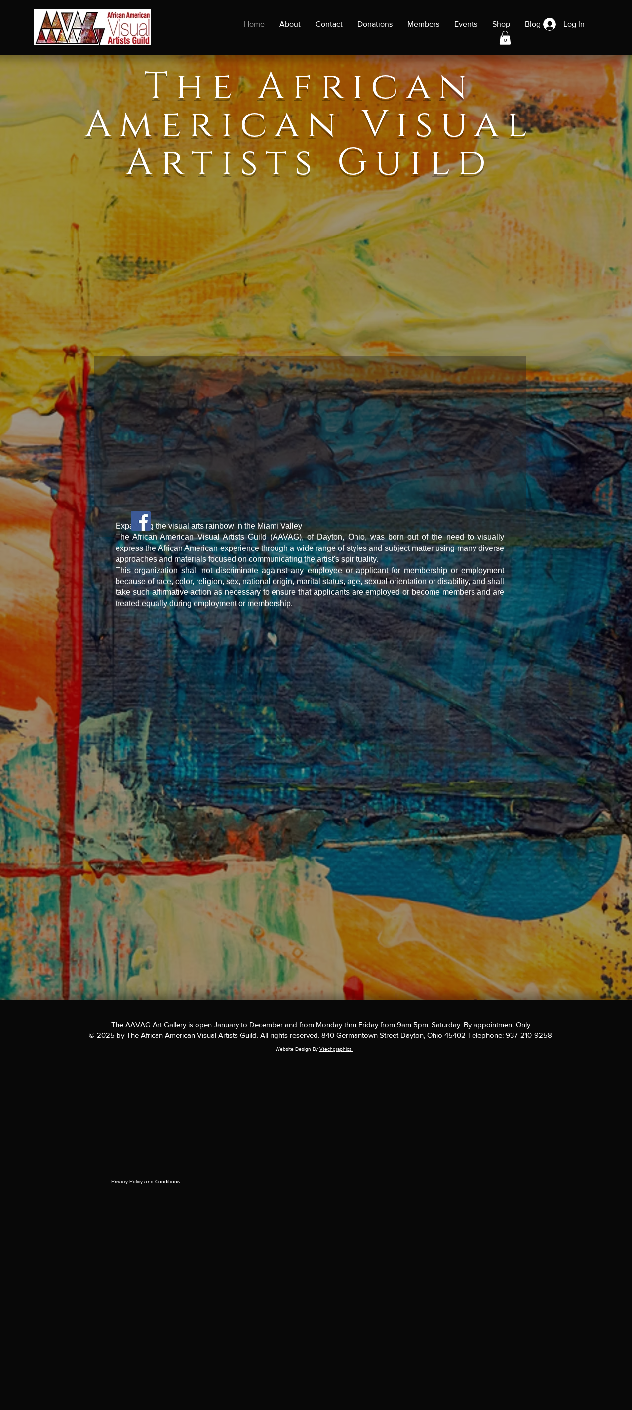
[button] (505, 38)
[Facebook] (141, 521)
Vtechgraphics (336, 1049)
